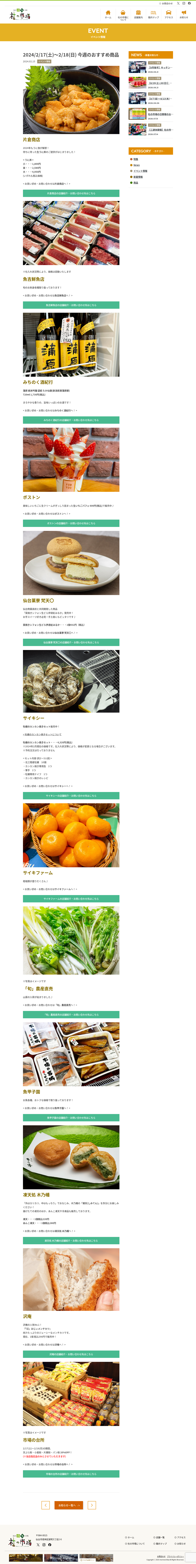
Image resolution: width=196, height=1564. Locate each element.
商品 (136, 182)
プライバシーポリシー (175, 1556)
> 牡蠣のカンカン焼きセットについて (42, 734)
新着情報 (138, 176)
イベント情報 (154, 62)
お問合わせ (167, 3)
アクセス (181, 1537)
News (137, 165)
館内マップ (161, 1543)
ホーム (131, 1537)
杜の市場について (136, 1543)
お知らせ (181, 1543)
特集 (136, 159)
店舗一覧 (160, 1537)
